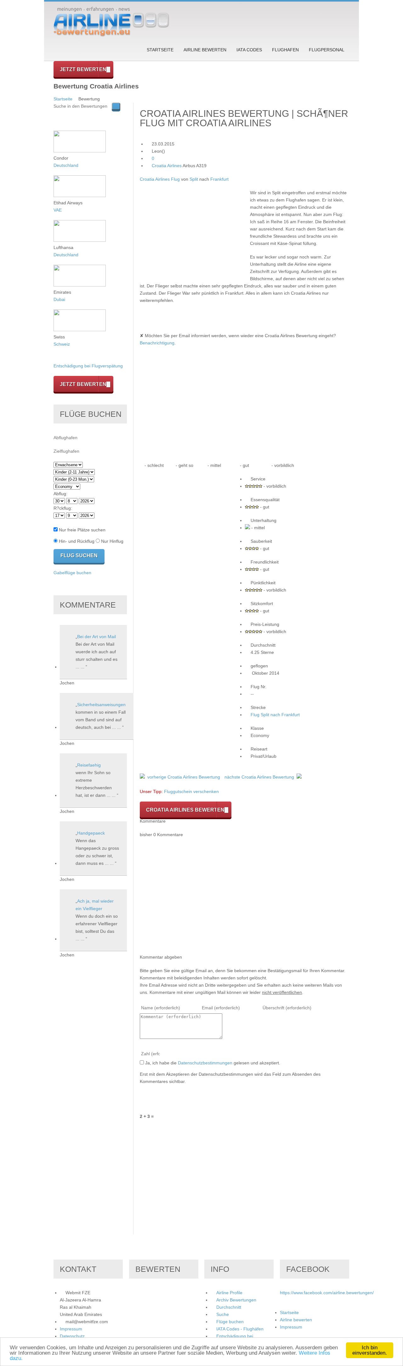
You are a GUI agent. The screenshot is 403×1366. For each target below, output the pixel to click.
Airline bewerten (205, 49)
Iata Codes (249, 49)
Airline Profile (229, 1292)
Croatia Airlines (167, 165)
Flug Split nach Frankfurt (275, 714)
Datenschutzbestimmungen (205, 1062)
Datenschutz (72, 1336)
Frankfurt (219, 179)
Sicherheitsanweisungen (101, 704)
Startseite (160, 49)
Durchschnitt (228, 1307)
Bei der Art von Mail (96, 636)
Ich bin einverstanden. (369, 1350)
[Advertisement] (193, 233)
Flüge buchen (230, 1321)
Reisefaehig (89, 765)
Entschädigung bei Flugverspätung (88, 365)
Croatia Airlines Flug (160, 179)
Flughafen (285, 49)
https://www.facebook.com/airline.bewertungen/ (327, 1292)
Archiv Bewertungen (236, 1299)
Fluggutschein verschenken (191, 791)
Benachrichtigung (157, 342)
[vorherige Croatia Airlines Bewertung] (142, 776)
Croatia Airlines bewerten (185, 810)
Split (194, 179)
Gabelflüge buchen (72, 572)
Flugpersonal (326, 49)
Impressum (71, 1328)
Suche (222, 1314)
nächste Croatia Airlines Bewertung (259, 776)
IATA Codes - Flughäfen (240, 1328)
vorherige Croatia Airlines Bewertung (183, 776)
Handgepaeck (91, 833)
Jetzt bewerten (83, 69)
